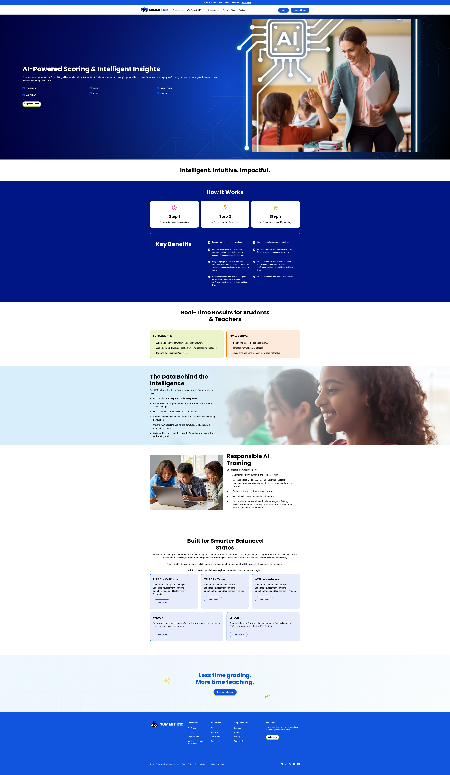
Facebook (238, 728)
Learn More (162, 602)
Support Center (217, 741)
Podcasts (214, 732)
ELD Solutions (193, 728)
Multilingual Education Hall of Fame (196, 742)
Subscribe (272, 737)
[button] (178, 10)
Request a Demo (31, 104)
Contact (242, 10)
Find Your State (229, 10)
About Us (191, 732)
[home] (154, 10)
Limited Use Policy (217, 764)
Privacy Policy (187, 764)
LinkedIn (237, 732)
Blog (212, 728)
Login (283, 10)
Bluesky (237, 737)
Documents (215, 737)
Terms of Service (201, 764)
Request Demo (300, 10)
